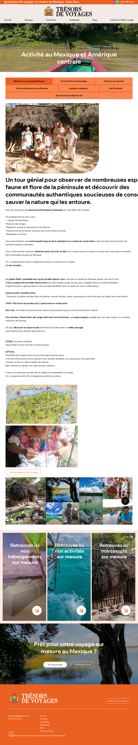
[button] (73, 464)
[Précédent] (14, 166)
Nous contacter (47, 731)
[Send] (37, 610)
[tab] (29, 81)
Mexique (44, 719)
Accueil (43, 716)
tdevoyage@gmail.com (18, 716)
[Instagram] (113, 1)
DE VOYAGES (74, 14)
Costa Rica (45, 722)
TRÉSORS (69, 9)
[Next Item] (125, 501)
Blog (42, 728)
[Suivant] (19, 166)
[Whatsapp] (117, 1)
